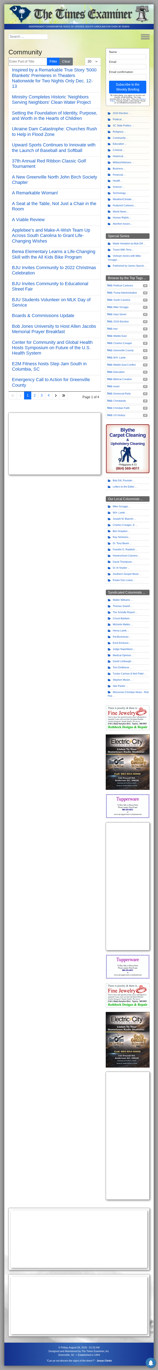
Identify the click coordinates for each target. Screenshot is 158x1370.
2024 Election (120, 113)
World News (119, 211)
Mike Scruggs (121, 307)
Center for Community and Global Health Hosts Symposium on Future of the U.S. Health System (52, 348)
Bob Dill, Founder (122, 480)
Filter (53, 61)
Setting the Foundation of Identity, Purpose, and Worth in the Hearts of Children (54, 115)
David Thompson (122, 561)
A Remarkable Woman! (35, 192)
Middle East (120, 336)
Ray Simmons (120, 537)
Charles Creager (122, 343)
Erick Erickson (121, 643)
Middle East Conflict (124, 364)
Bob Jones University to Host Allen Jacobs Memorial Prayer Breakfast (54, 329)
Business (118, 168)
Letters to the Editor (123, 486)
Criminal (117, 150)
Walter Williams (121, 600)
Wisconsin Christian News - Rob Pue (128, 694)
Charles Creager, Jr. (124, 525)
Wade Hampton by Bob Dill (128, 243)
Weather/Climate (122, 199)
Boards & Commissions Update (43, 315)
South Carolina (121, 300)
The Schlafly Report (124, 612)
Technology (119, 193)
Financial (118, 174)
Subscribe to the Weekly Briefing (127, 87)
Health (116, 180)
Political (117, 119)
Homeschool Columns (125, 555)
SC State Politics (122, 125)
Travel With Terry (122, 249)
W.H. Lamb (119, 357)
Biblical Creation (122, 379)
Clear (66, 61)
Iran (115, 328)
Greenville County (123, 350)
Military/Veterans (122, 162)
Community (119, 138)
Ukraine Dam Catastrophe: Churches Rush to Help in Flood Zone (54, 131)
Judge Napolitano (123, 649)
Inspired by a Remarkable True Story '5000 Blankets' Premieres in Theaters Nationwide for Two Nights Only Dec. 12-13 (54, 78)
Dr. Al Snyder (120, 567)
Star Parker (119, 686)
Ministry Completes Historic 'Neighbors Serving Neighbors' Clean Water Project (51, 99)
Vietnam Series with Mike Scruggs (124, 257)
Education (118, 143)
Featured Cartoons (123, 205)
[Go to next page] (55, 395)
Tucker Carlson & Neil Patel (128, 673)
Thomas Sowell (121, 606)
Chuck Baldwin (121, 618)
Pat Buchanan (121, 636)
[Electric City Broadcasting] (128, 762)
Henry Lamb (120, 630)
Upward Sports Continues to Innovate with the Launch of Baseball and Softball (53, 147)
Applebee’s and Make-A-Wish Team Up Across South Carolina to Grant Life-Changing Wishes (51, 236)
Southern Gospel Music (126, 574)
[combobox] (28, 36)
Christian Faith (121, 408)
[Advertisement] (55, 444)
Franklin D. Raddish (124, 549)
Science (117, 187)
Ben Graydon (120, 531)
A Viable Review (28, 219)
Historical (118, 156)
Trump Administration (125, 292)
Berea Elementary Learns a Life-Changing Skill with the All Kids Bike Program (53, 254)
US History (119, 415)
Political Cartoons (123, 285)
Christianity (119, 400)
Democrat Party (122, 393)
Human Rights (121, 217)
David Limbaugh (122, 661)
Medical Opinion (122, 655)
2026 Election (121, 321)
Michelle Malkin (121, 624)
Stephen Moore (121, 679)
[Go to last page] (63, 395)
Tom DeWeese (121, 667)
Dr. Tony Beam (121, 543)
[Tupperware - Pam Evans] (128, 805)
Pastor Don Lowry (123, 580)
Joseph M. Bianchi (123, 518)
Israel (116, 386)
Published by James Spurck (128, 265)
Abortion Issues (121, 223)
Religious (118, 131)
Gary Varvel (119, 314)
